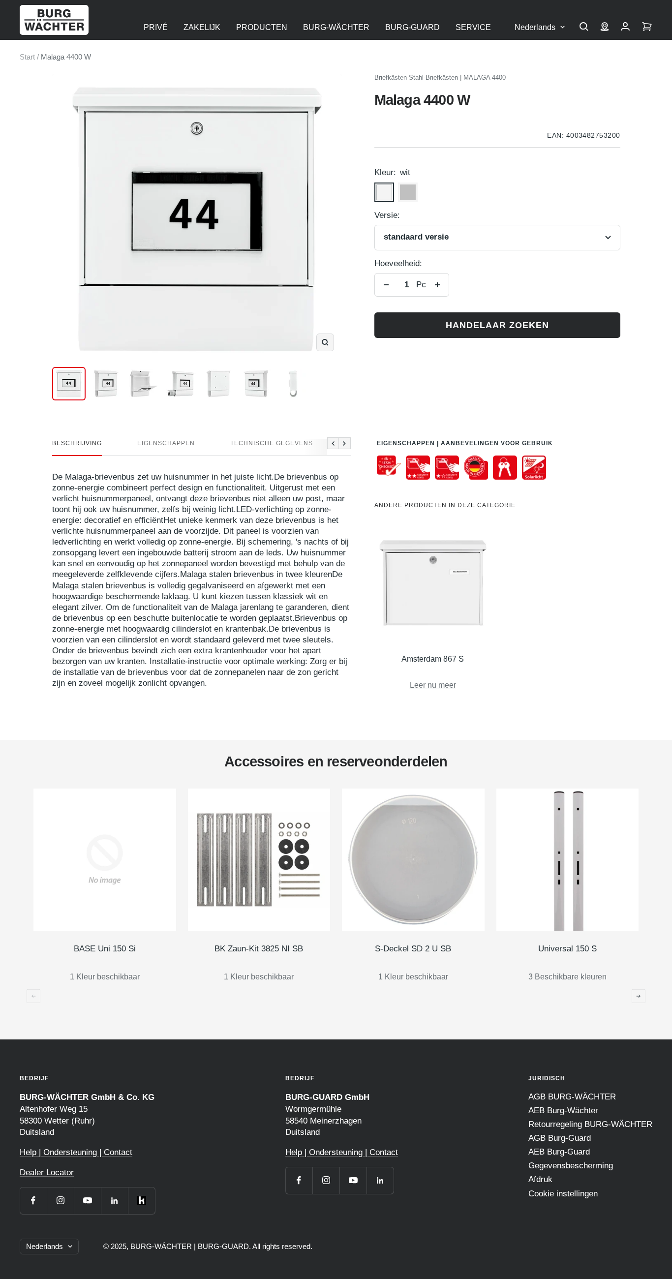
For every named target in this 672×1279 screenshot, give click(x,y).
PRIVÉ (156, 27)
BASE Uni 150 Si (105, 948)
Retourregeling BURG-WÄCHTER (590, 1124)
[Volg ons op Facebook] (33, 1200)
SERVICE (473, 27)
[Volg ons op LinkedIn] (114, 1200)
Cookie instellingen (563, 1193)
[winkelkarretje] (646, 27)
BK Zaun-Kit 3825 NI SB (258, 948)
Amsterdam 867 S (432, 659)
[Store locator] (604, 27)
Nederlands (535, 27)
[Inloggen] (625, 27)
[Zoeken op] (584, 27)
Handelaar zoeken (497, 325)
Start (27, 57)
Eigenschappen (166, 443)
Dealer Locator (47, 1172)
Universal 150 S (567, 948)
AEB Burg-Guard (559, 1152)
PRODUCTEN (261, 27)
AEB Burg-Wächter (563, 1110)
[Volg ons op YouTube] (87, 1200)
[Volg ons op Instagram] (60, 1200)
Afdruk (540, 1179)
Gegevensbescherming (570, 1165)
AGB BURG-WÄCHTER (572, 1096)
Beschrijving (77, 443)
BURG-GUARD (412, 27)
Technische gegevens (271, 443)
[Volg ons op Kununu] (141, 1200)
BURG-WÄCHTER (336, 27)
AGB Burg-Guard (559, 1138)
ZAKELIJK (201, 27)
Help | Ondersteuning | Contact (76, 1152)
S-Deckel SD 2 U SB (413, 948)
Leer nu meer (433, 685)
